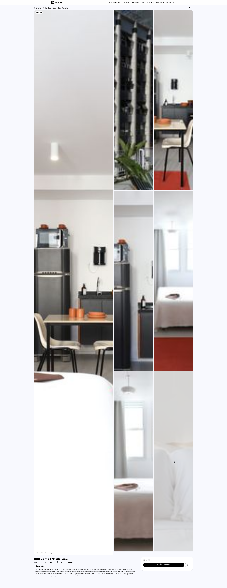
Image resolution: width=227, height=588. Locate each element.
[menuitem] (114, 2)
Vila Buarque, (50, 8)
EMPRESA (126, 2)
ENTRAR (171, 2)
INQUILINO (135, 2)
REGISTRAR (160, 2)
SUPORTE (150, 2)
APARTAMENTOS (114, 2)
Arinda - (38, 8)
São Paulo (63, 8)
